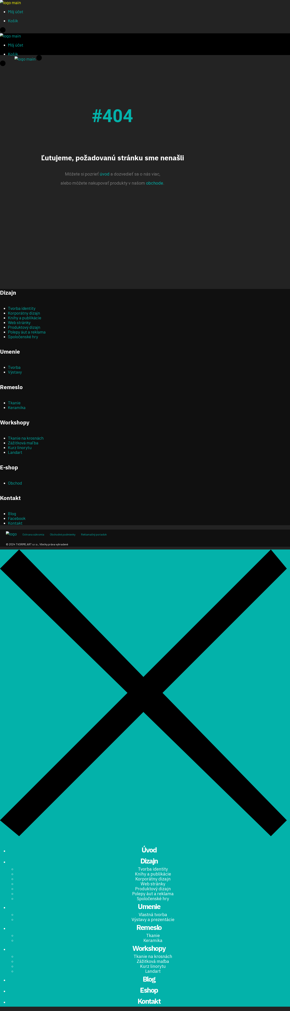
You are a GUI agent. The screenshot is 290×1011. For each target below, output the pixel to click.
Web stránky (19, 322)
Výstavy (15, 371)
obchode (154, 183)
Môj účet (15, 11)
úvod (104, 174)
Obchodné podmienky (62, 534)
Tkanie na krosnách (26, 437)
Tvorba (14, 367)
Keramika (16, 407)
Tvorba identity (22, 308)
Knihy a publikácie (24, 317)
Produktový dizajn (24, 327)
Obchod (15, 482)
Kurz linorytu (20, 447)
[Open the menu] (3, 31)
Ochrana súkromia (33, 534)
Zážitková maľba (23, 442)
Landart (15, 452)
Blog (12, 513)
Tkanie (14, 402)
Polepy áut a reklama (27, 331)
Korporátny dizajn (24, 312)
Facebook (16, 518)
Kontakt (15, 522)
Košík (13, 20)
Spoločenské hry (23, 336)
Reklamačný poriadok (94, 534)
